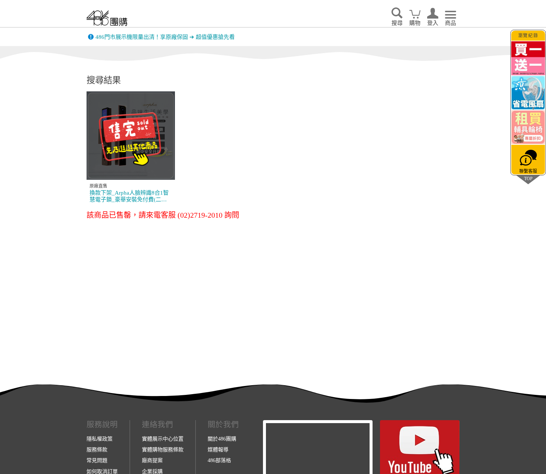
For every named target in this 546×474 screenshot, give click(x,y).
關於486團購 (222, 439)
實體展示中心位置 (162, 439)
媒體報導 (218, 449)
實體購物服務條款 (162, 449)
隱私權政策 (100, 439)
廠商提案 (152, 460)
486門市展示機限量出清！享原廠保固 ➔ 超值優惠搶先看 (165, 37)
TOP (528, 178)
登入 (432, 23)
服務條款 (97, 449)
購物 (414, 23)
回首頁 (107, 18)
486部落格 (219, 460)
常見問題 (97, 460)
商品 (450, 23)
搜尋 (397, 23)
